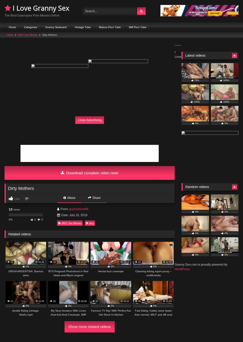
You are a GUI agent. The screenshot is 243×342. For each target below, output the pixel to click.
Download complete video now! (91, 173)
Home (12, 27)
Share (96, 197)
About (71, 197)
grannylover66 (78, 209)
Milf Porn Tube (137, 27)
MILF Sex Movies (28, 34)
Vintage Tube (83, 27)
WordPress (182, 269)
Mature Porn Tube (110, 27)
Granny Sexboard (56, 27)
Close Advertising (90, 120)
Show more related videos (89, 327)
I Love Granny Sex (40, 8)
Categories (30, 27)
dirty (91, 223)
